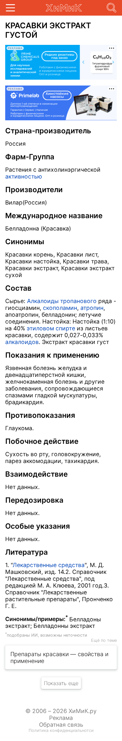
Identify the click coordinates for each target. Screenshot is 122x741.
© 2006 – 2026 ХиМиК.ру (61, 711)
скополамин (60, 307)
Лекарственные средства (49, 565)
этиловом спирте (51, 328)
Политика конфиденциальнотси (61, 730)
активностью (23, 176)
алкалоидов (22, 341)
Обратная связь (61, 724)
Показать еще (61, 683)
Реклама (61, 717)
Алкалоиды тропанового (62, 301)
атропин (91, 307)
